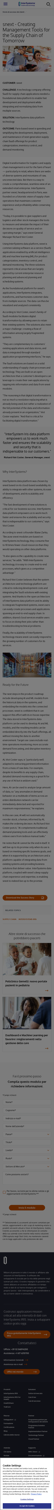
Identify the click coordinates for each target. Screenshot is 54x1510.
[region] (27, 1484)
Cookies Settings (27, 1499)
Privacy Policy (36, 1494)
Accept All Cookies (27, 1506)
